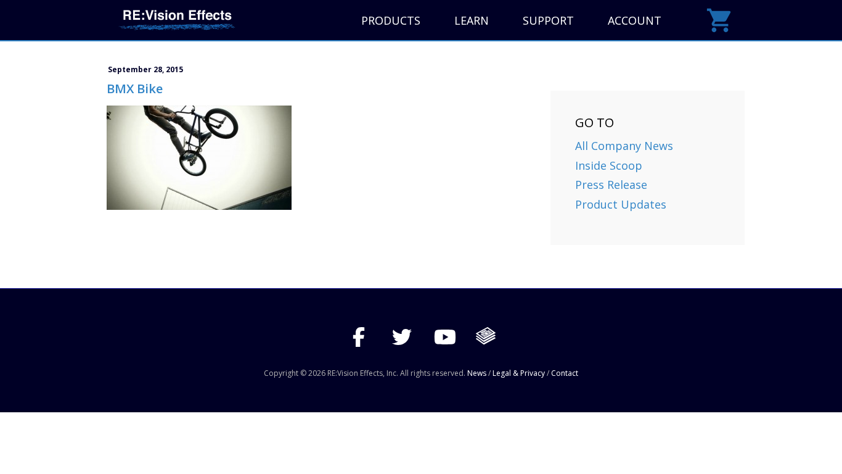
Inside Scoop (608, 165)
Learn (471, 20)
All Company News (624, 145)
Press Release (611, 184)
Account (634, 20)
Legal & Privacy (519, 373)
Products (390, 20)
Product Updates (620, 204)
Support (548, 20)
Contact (564, 373)
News (476, 373)
